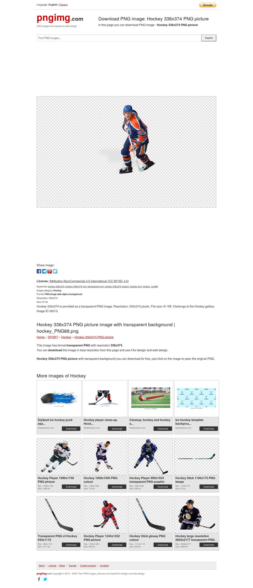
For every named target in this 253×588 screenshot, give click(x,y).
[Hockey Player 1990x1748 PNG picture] (59, 456)
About (42, 565)
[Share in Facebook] (39, 271)
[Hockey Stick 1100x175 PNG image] (196, 456)
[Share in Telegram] (44, 271)
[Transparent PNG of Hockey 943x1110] (59, 514)
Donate (72, 565)
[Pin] (49, 271)
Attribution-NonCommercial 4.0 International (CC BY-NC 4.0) (89, 281)
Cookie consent (88, 565)
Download (71, 428)
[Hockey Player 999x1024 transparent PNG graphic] (151, 456)
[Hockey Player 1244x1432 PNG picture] (105, 514)
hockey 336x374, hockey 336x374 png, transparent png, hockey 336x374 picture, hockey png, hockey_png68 (103, 286)
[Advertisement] (126, 70)
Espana (63, 4)
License (52, 565)
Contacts (104, 565)
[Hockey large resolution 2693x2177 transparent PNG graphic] (196, 515)
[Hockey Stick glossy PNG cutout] (150, 514)
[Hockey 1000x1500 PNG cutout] (104, 456)
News (62, 565)
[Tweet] (55, 271)
